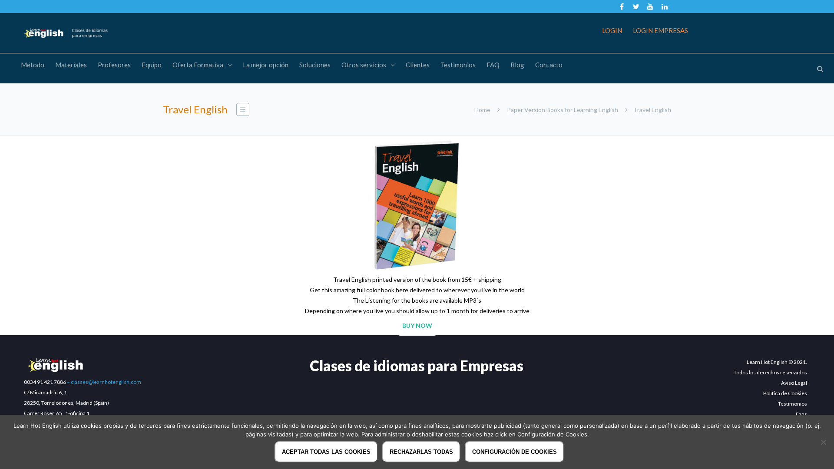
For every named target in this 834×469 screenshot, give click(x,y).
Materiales (71, 65)
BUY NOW (417, 325)
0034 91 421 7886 (45, 382)
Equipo (152, 65)
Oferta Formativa (197, 65)
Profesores (114, 65)
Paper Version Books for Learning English (562, 109)
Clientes (418, 65)
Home (482, 109)
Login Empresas (660, 30)
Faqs (801, 414)
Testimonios (458, 65)
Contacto (549, 65)
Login (612, 30)
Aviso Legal (794, 383)
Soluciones (315, 65)
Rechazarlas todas (421, 452)
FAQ (493, 65)
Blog (517, 65)
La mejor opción (265, 65)
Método (32, 65)
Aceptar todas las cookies (326, 452)
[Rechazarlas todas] (823, 442)
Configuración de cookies (514, 452)
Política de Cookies (785, 393)
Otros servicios (363, 65)
